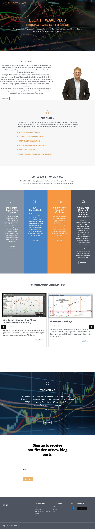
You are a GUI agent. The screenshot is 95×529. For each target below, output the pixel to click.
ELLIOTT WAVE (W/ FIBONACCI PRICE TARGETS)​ (35, 154)
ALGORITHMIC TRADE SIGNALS (29, 132)
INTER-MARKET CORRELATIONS (30, 141)
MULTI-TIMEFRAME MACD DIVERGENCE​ (32, 145)
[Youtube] (7, 505)
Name (25, 461)
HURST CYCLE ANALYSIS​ (27, 150)
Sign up (28, 479)
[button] (68, 4)
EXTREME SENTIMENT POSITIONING (31, 137)
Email (25, 469)
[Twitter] (4, 505)
